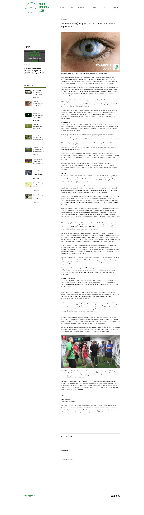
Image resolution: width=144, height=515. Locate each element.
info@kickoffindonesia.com (29, 497)
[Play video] (90, 351)
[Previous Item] (27, 56)
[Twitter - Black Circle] (114, 496)
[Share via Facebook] (62, 437)
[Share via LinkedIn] (71, 437)
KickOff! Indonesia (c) (28, 495)
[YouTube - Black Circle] (119, 496)
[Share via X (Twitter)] (66, 437)
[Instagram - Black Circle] (116, 496)
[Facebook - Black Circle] (112, 496)
